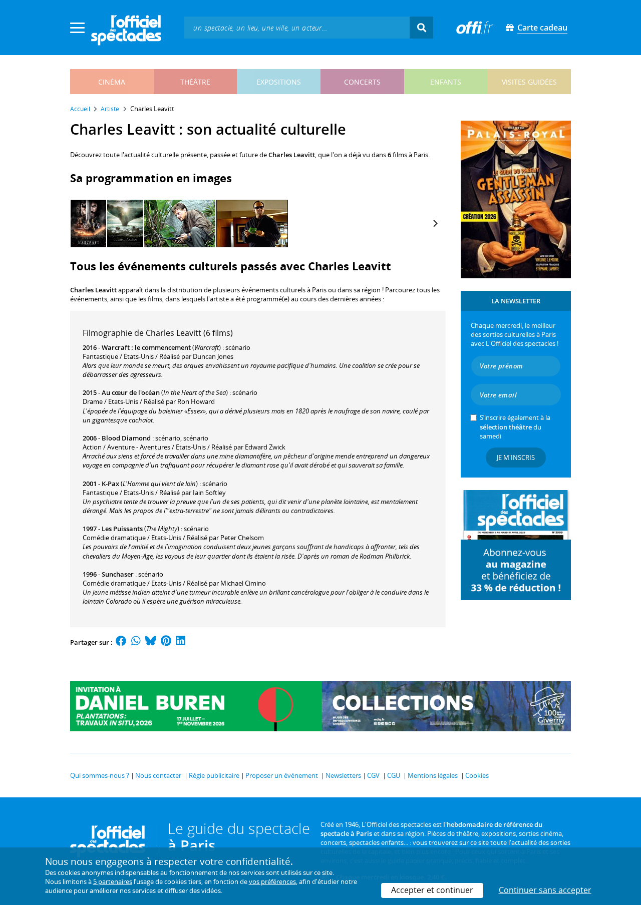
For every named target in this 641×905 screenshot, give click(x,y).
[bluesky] (151, 642)
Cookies (477, 775)
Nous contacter (158, 775)
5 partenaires (112, 881)
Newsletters (343, 775)
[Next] (435, 224)
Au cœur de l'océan (131, 392)
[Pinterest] (166, 642)
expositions (278, 82)
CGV (373, 775)
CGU (393, 775)
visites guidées (529, 82)
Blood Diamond (126, 437)
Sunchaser (118, 574)
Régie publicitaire (214, 775)
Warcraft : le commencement (146, 347)
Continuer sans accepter (545, 889)
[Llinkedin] (180, 642)
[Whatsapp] (136, 642)
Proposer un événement (281, 775)
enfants (445, 82)
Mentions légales (433, 775)
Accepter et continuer (432, 889)
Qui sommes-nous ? (99, 775)
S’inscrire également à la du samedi (515, 426)
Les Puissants (122, 528)
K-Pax (110, 483)
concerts (362, 82)
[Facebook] (121, 642)
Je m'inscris (516, 457)
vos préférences (272, 881)
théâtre (195, 82)
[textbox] (297, 27)
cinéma (111, 82)
